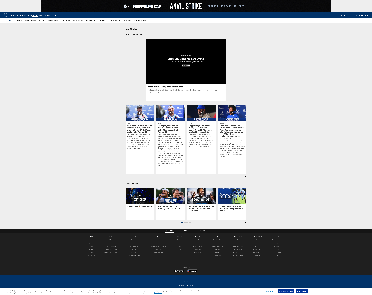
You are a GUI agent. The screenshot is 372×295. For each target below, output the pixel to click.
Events (277, 255)
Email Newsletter (257, 252)
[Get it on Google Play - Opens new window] (192, 272)
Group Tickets (238, 249)
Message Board (257, 249)
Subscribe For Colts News (111, 252)
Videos (257, 243)
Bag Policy (217, 249)
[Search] (342, 15)
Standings (91, 249)
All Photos (180, 239)
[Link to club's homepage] (5, 15)
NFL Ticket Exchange (238, 255)
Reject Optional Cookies (286, 291)
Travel (179, 246)
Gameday (217, 252)
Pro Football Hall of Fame (277, 262)
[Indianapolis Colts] (186, 280)
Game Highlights (133, 243)
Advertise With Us (197, 246)
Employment (197, 243)
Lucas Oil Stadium (217, 243)
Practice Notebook (111, 246)
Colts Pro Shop (217, 239)
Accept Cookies (302, 291)
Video (134, 236)
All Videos (133, 239)
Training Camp (217, 255)
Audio (158, 236)
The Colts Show (158, 243)
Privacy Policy (197, 249)
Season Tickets (238, 243)
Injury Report (91, 252)
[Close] (369, 291)
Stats (91, 246)
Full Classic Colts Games (133, 255)
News (111, 236)
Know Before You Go (277, 239)
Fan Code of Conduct (217, 246)
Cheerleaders (277, 246)
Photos (179, 236)
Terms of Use (197, 252)
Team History (91, 255)
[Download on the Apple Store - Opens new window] (179, 271)
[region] (186, 291)
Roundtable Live (158, 252)
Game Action (179, 243)
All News (111, 239)
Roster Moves (111, 243)
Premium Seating (237, 252)
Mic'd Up (134, 249)
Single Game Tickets (238, 246)
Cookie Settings (270, 291)
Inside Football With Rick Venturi (158, 246)
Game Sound (158, 249)
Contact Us (197, 239)
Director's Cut (133, 252)
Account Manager (237, 239)
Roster (91, 239)
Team (91, 236)
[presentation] (245, 177)
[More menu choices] (58, 15)
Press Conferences (134, 246)
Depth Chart (91, 243)
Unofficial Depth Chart (111, 249)
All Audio (158, 239)
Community (278, 252)
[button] (186, 65)
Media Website (257, 255)
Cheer (179, 249)
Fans (278, 249)
